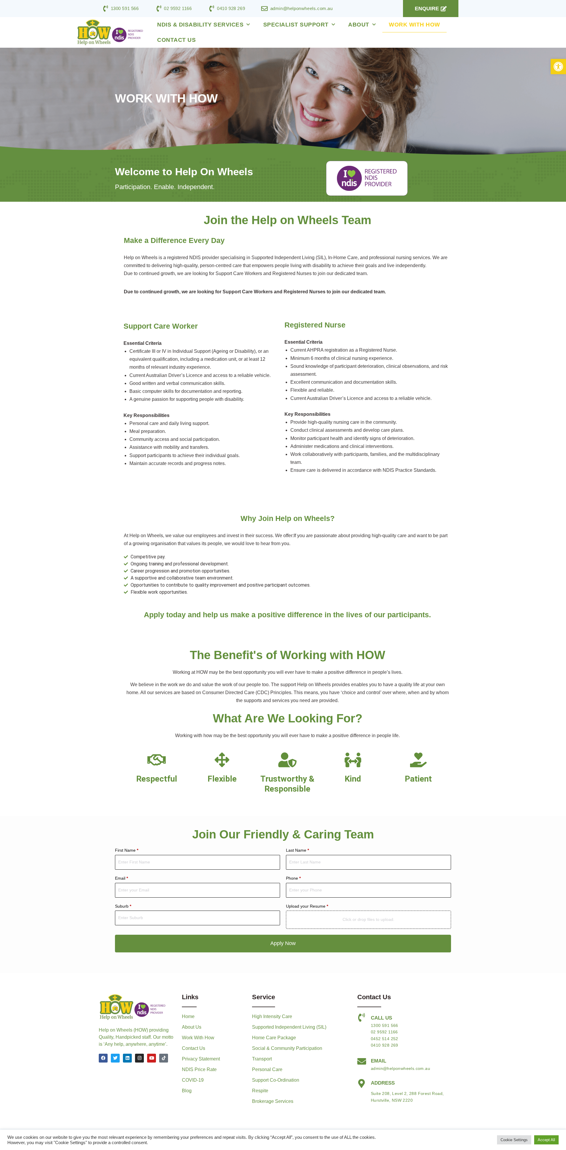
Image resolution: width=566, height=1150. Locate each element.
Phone (293, 878)
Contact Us (176, 40)
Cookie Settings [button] (514, 1140)
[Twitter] (115, 1058)
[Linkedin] (127, 1058)
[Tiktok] (163, 1058)
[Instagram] (139, 1058)
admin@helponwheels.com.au (400, 1068)
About (358, 24)
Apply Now (283, 943)
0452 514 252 (384, 1038)
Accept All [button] (546, 1140)
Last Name (297, 850)
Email (121, 878)
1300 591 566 (384, 1025)
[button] (558, 66)
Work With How (414, 24)
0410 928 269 (384, 1045)
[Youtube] (151, 1058)
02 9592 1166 (384, 1032)
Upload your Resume (307, 906)
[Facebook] (103, 1058)
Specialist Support (296, 24)
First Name (126, 850)
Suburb (123, 906)
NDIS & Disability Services (200, 24)
